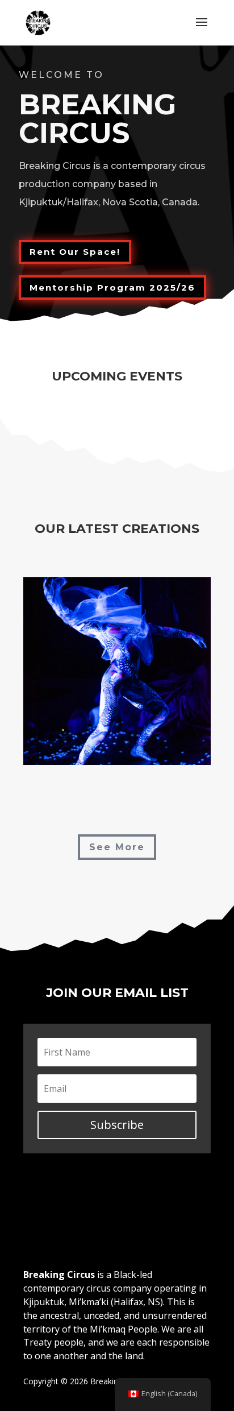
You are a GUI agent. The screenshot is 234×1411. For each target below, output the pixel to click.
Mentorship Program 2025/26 (112, 287)
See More (117, 847)
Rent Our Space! (75, 251)
